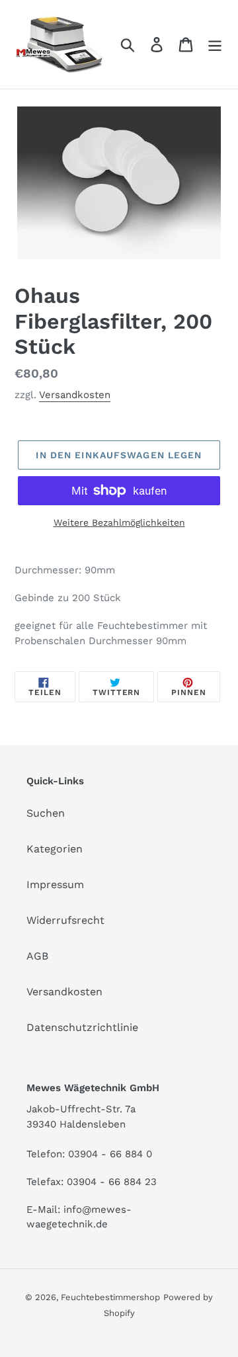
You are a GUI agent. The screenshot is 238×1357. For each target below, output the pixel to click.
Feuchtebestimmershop (110, 1297)
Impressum (55, 884)
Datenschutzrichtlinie (82, 1027)
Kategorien (54, 849)
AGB (37, 956)
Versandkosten (74, 395)
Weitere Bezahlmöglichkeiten (119, 522)
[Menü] (214, 45)
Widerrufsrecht (65, 920)
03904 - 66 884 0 (110, 1154)
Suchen (45, 813)
